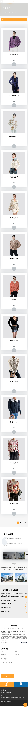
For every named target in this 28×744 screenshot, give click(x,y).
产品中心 (7, 12)
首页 (3, 12)
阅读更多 (24, 642)
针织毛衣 (12, 12)
